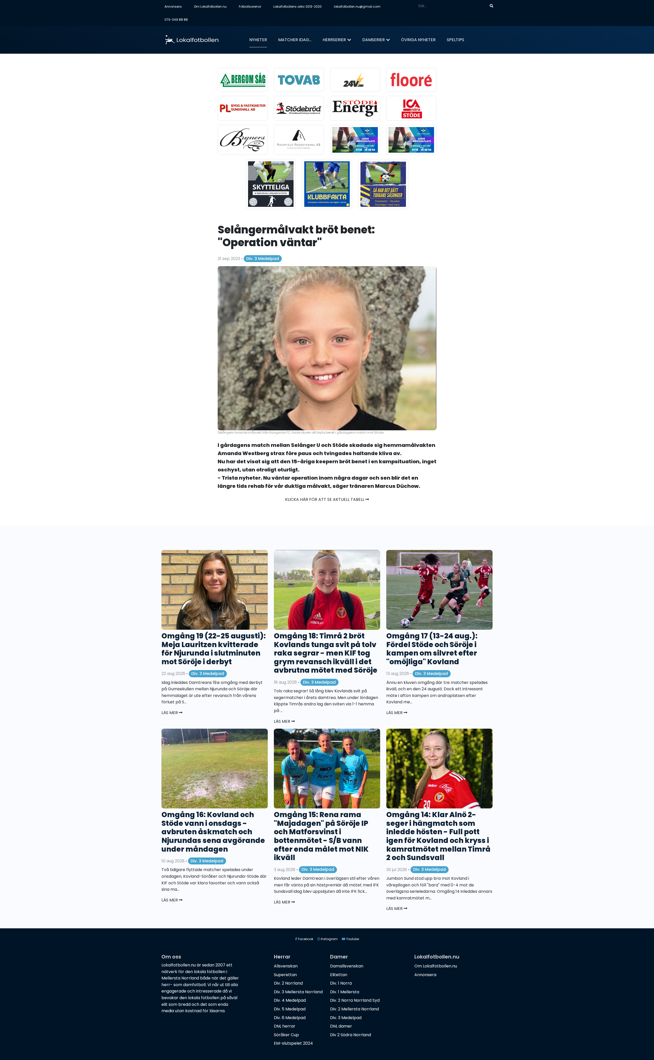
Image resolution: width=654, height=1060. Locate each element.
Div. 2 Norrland (288, 983)
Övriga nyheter (418, 40)
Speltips (455, 40)
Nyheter (258, 40)
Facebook (305, 939)
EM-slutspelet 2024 (293, 1043)
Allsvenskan (286, 966)
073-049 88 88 (176, 19)
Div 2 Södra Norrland (350, 1035)
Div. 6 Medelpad (290, 1018)
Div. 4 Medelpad (290, 1000)
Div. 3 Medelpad (262, 259)
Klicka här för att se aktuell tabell (325, 499)
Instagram (329, 939)
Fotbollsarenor (250, 6)
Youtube (352, 939)
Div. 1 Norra (341, 983)
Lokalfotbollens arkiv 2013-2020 (297, 6)
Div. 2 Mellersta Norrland (354, 1009)
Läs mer (170, 713)
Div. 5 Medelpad (290, 1009)
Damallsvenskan (346, 966)
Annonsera (173, 6)
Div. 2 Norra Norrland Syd (355, 1000)
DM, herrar (284, 1026)
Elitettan (338, 975)
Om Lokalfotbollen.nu (210, 6)
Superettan (285, 975)
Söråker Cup (286, 1035)
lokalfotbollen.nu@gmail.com (357, 6)
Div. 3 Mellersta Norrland (298, 992)
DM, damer (341, 1026)
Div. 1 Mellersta (344, 992)
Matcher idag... (294, 40)
